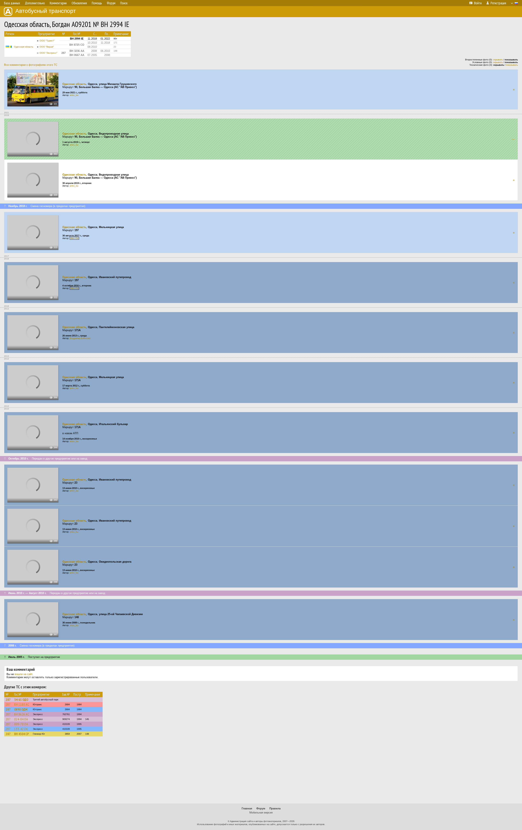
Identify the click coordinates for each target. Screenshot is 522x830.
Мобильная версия (261, 812)
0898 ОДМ (21, 709)
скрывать (498, 59)
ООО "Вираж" (47, 47)
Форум (260, 808)
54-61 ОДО (21, 700)
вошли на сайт (23, 674)
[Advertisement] (261, 771)
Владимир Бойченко (80, 338)
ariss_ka (74, 95)
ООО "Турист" (47, 40)
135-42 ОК (21, 729)
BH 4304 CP (21, 734)
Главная (247, 808)
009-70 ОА (21, 724)
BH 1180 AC (21, 704)
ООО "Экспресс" (48, 53)
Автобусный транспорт (45, 11)
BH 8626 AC (21, 714)
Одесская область (23, 47)
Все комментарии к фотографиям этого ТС (30, 64)
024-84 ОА (21, 719)
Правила (275, 808)
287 (8, 700)
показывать (512, 65)
